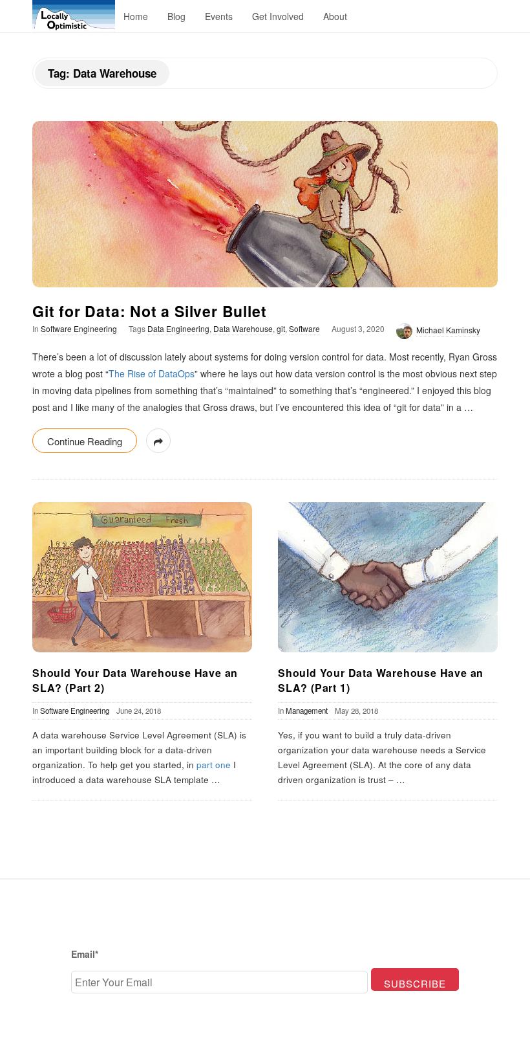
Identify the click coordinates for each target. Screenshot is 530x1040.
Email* (84, 953)
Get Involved (278, 16)
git (281, 328)
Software (304, 328)
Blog (176, 16)
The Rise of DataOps (152, 373)
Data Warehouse (243, 328)
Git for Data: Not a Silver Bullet (149, 311)
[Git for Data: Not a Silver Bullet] (265, 204)
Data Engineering (178, 328)
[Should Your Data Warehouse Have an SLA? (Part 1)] (388, 577)
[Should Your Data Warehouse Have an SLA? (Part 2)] (142, 577)
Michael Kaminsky (448, 329)
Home (135, 16)
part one (213, 764)
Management (307, 710)
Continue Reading (84, 441)
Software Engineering (79, 328)
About (335, 16)
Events (219, 16)
